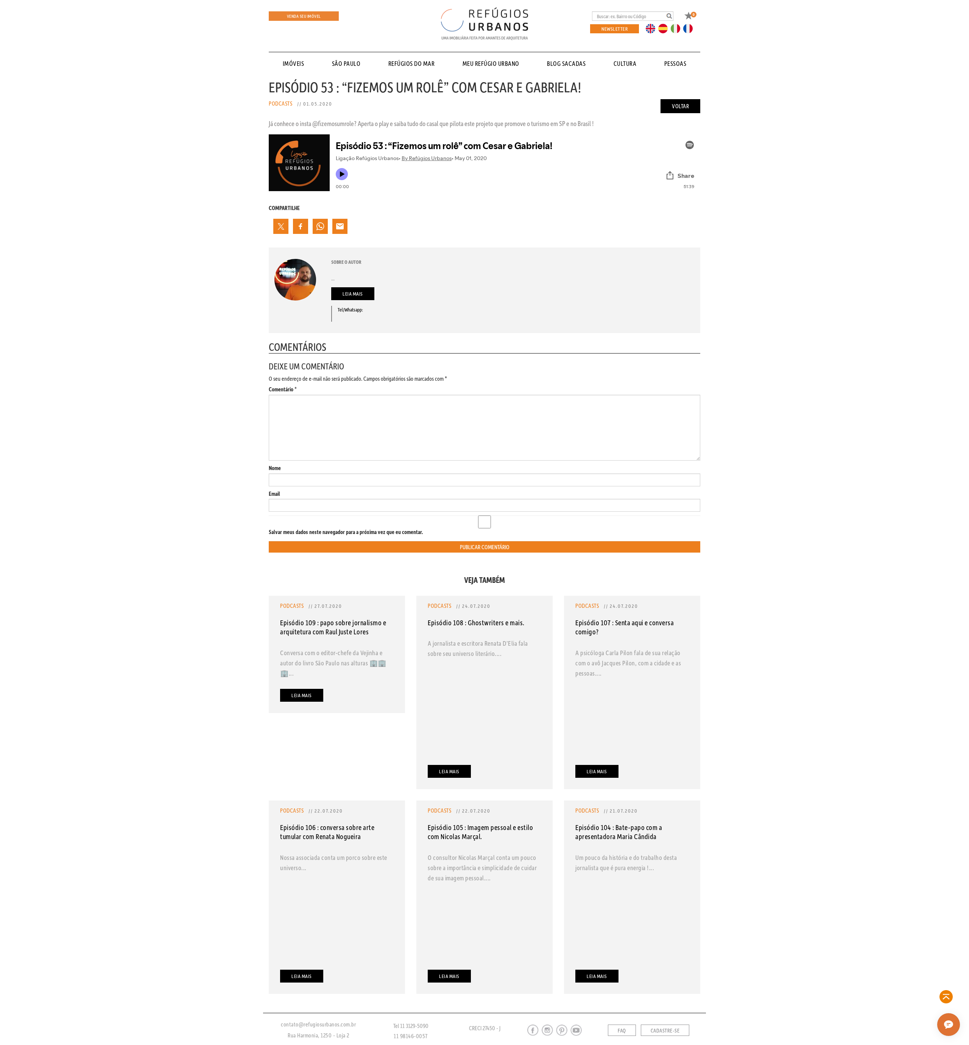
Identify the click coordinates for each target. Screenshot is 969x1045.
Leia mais (353, 293)
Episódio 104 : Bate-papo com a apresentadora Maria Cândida (618, 831)
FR (690, 28)
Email (274, 493)
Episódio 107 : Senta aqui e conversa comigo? (624, 627)
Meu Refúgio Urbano (491, 63)
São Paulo (346, 63)
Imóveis (293, 63)
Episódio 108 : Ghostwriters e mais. (476, 622)
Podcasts (280, 103)
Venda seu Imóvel (304, 16)
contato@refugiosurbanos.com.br (318, 1024)
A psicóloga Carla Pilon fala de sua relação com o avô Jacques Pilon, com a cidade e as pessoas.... (628, 662)
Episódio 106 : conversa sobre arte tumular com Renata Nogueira (327, 831)
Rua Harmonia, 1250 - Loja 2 (318, 1035)
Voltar (680, 106)
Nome (275, 468)
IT (678, 28)
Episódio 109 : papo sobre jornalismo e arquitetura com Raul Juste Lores (333, 627)
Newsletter (614, 28)
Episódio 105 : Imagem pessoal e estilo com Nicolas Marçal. (480, 831)
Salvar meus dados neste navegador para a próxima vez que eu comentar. (346, 532)
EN (652, 28)
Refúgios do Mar (411, 63)
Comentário (283, 389)
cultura (625, 63)
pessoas (675, 63)
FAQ (622, 1030)
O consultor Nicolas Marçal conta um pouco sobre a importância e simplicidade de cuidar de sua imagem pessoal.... (482, 867)
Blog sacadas (566, 63)
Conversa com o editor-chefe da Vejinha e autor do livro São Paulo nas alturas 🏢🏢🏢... (333, 662)
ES (665, 28)
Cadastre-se (665, 1030)
